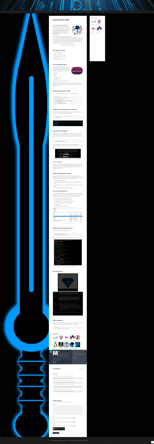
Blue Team (75, 352)
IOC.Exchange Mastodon (84, 440)
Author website (55, 362)
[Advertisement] (97, 41)
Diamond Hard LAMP (61, 20)
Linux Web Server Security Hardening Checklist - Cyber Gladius (63, 391)
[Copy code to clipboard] (82, 97)
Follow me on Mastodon (56, 360)
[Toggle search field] (103, 12)
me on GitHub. (75, 322)
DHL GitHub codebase (59, 54)
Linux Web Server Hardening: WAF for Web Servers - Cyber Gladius (63, 384)
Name (54, 416)
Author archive (53, 362)
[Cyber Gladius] (77, 5)
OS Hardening (78, 354)
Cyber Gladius (53, 440)
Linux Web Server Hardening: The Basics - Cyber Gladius (62, 389)
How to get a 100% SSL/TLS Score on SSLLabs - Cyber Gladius (63, 376)
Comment (54, 404)
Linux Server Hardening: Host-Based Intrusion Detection (62, 378)
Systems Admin (82, 354)
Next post (75, 358)
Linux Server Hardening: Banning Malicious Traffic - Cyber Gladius (63, 382)
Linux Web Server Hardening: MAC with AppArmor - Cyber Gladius (63, 380)
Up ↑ (104, 440)
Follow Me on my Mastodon (62, 440)
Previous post (76, 357)
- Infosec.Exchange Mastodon (73, 440)
